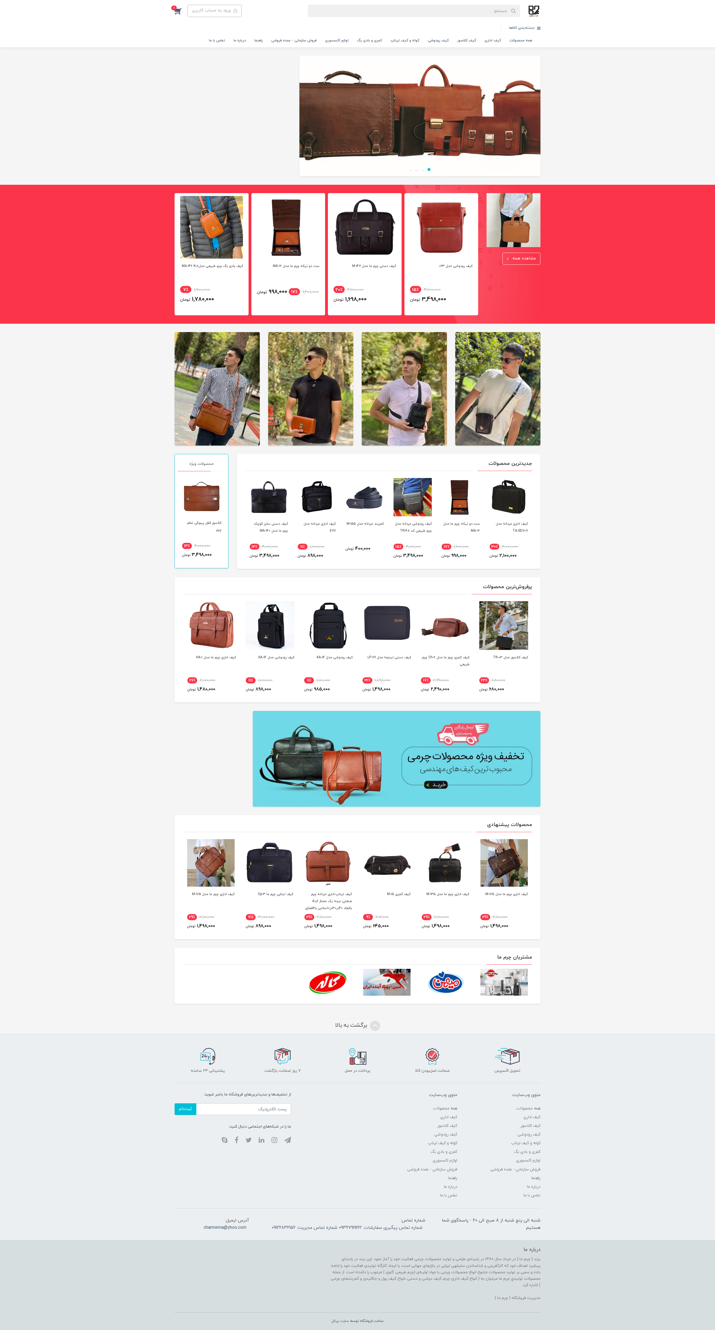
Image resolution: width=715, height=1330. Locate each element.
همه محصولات (520, 40)
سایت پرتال (340, 1321)
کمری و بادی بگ (369, 40)
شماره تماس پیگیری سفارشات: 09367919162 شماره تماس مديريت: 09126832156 (347, 1228)
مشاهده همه (523, 258)
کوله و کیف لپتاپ (405, 40)
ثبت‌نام (185, 1109)
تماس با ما (217, 40)
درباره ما (239, 40)
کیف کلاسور (466, 40)
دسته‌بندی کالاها (522, 27)
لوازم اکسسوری (337, 40)
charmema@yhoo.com (225, 1228)
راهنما (258, 40)
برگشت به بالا (352, 1026)
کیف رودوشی (438, 40)
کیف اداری (493, 40)
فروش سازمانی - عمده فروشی (294, 40)
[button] (181, 11)
